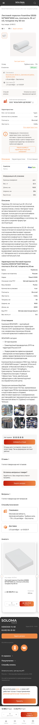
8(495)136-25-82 (8, 630)
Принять (19, 701)
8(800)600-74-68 (9, 627)
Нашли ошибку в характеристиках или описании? (22, 149)
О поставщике (33, 159)
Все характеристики (30, 127)
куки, (18, 689)
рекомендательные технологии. (16, 694)
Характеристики (18, 159)
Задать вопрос (18, 29)
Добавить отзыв (19, 442)
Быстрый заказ (19, 61)
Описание (6, 159)
